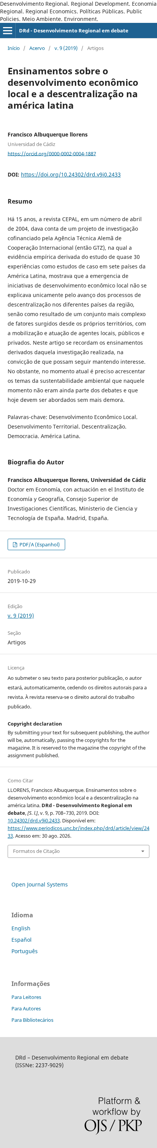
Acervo (37, 48)
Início (14, 48)
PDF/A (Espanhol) (39, 544)
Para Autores (26, 1008)
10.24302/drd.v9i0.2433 (34, 820)
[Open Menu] (7, 30)
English (20, 928)
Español (21, 939)
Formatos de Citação (36, 851)
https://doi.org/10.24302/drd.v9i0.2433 (71, 174)
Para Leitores (26, 997)
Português (24, 951)
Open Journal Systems (39, 884)
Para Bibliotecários (32, 1019)
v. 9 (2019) (66, 48)
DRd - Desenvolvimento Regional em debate (73, 30)
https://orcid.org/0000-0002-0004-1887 (52, 153)
